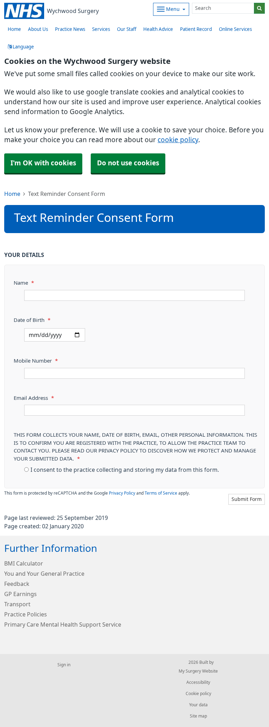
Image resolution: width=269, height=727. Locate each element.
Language (23, 47)
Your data (198, 705)
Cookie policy (198, 694)
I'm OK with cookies (43, 163)
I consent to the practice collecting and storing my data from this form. (124, 469)
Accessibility (198, 682)
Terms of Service (161, 493)
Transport (17, 604)
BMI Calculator (23, 563)
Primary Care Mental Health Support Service (62, 624)
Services (101, 29)
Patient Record (196, 29)
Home (12, 194)
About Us (38, 29)
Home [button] (14, 29)
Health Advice (158, 29)
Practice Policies (25, 614)
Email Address (34, 398)
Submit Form (247, 499)
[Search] (259, 8)
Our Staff (126, 29)
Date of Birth (32, 320)
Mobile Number (36, 360)
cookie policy (178, 140)
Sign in (63, 665)
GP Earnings (20, 594)
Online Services (235, 29)
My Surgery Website (198, 671)
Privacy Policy (122, 493)
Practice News (70, 29)
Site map (198, 716)
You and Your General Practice (44, 573)
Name (24, 282)
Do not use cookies (128, 163)
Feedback (16, 584)
